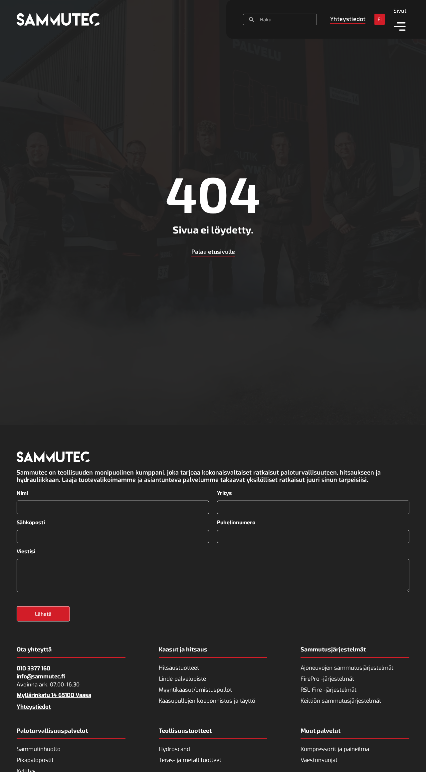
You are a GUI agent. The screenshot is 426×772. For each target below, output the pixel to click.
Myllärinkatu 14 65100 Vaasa (54, 695)
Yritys (224, 493)
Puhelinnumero (236, 522)
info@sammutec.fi (41, 676)
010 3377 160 (33, 668)
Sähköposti (31, 522)
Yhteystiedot (34, 707)
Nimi (22, 493)
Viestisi (26, 551)
